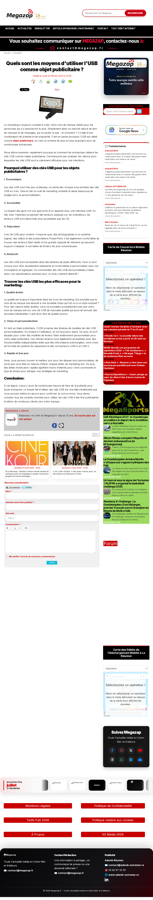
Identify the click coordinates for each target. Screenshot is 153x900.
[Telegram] (131, 759)
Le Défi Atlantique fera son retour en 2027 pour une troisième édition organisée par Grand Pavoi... (129, 429)
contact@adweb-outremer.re (126, 865)
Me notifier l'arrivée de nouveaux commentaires (32, 556)
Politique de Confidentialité (113, 806)
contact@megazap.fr (20, 870)
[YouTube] (140, 750)
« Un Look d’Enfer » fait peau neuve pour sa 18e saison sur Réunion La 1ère (74, 472)
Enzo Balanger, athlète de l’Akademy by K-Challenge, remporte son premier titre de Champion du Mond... (130, 517)
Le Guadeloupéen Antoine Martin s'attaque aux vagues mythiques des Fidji (126, 462)
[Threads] (112, 759)
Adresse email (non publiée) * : (20, 502)
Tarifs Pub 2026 (38, 820)
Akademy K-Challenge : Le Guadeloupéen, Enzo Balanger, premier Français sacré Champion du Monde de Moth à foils (126, 506)
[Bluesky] (140, 759)
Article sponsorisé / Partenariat (73, 28)
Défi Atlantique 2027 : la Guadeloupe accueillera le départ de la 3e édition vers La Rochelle (125, 420)
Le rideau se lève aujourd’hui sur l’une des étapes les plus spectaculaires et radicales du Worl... (130, 471)
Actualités (24, 28)
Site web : (10, 513)
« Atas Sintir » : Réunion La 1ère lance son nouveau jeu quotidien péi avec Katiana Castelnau (125, 365)
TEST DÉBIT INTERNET (123, 28)
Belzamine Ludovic (17, 410)
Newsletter (42, 28)
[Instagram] (121, 750)
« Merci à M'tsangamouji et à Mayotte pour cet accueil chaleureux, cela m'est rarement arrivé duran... (129, 450)
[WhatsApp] (121, 759)
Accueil (10, 28)
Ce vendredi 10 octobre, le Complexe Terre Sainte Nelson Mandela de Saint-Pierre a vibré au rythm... (130, 492)
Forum (110, 543)
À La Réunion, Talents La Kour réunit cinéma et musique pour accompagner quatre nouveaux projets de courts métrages (27, 473)
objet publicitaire (22, 140)
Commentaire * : (13, 524)
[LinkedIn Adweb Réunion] (106, 879)
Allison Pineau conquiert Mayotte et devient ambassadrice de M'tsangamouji (125, 441)
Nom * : (8, 491)
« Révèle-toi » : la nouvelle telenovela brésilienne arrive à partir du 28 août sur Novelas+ (125, 338)
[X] (131, 750)
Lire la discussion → (113, 162)
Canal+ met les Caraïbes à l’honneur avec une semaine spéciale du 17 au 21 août (125, 328)
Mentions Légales (37, 806)
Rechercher (135, 13)
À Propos (37, 834)
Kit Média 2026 (113, 834)
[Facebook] (112, 750)
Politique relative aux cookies (112, 820)
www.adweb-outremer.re (123, 874)
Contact (102, 28)
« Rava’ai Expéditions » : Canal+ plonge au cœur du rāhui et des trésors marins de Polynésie (125, 377)
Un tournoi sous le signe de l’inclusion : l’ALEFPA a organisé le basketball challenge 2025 (126, 483)
